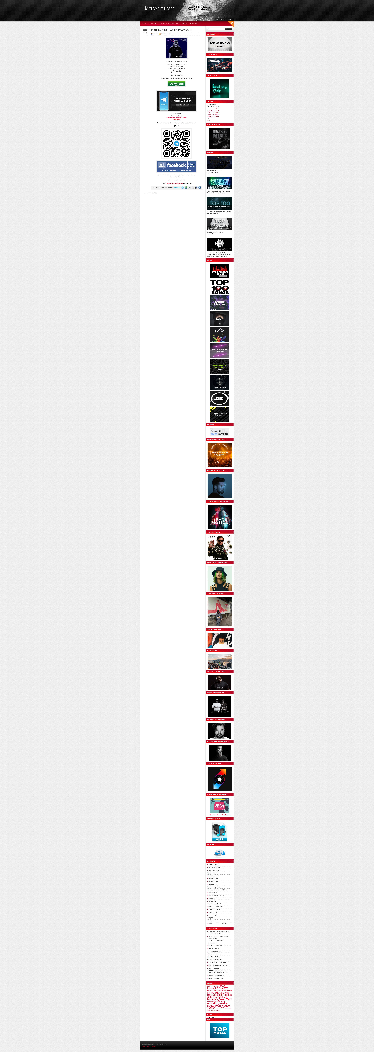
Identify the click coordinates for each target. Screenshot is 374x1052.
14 (215, 112)
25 (210, 116)
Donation (230, 19)
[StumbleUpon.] (186, 187)
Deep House (212, 867)
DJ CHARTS (212, 870)
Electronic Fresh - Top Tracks (219, 815)
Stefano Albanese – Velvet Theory (217, 962)
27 (213, 116)
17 (208, 114)
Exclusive (145, 23)
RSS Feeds (231, 24)
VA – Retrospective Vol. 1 (215, 951)
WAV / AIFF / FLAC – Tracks (190, 23)
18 (210, 114)
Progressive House (214, 906)
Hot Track (154, 23)
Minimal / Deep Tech (214, 895)
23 (218, 114)
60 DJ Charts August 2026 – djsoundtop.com (220, 945)
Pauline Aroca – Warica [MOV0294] (171, 29)
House (162, 23)
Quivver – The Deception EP (216, 975)
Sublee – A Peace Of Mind (215, 959)
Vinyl (178, 23)
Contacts (223, 19)
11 (210, 112)
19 (211, 114)
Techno (171, 23)
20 (213, 114)
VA (209, 918)
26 (211, 116)
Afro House (211, 864)
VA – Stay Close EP (214, 948)
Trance (210, 915)
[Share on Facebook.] (199, 187)
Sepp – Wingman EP (214, 968)
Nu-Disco (211, 901)
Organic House (213, 904)
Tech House (164, 33)
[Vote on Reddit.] (189, 187)
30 (218, 116)
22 (217, 114)
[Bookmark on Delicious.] (196, 187)
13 (213, 112)
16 (218, 112)
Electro (210, 873)
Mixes (210, 898)
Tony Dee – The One (214, 957)
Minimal (211, 892)
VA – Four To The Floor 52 (215, 954)
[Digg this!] (193, 187)
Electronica (211, 876)
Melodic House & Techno (215, 890)
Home (216, 19)
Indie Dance (212, 887)
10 (208, 112)
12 (211, 112)
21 (215, 114)
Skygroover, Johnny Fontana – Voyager (219, 965)
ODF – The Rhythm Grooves (216, 978)
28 (215, 116)
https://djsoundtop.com (175, 183)
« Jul (208, 120)
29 (217, 116)
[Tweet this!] (182, 187)
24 (208, 116)
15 (217, 112)
